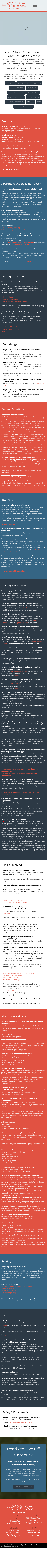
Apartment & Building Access (29, 83)
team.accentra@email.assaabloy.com (20, 242)
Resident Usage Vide (10, 977)
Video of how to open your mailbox (15, 902)
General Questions (16, 92)
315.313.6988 (8, 1090)
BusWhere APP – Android (10, 327)
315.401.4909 (32, 1191)
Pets (39, 102)
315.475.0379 (6, 1189)
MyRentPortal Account (19, 671)
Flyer (3, 331)
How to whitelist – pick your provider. (14, 1050)
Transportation (17, 88)
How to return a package (11, 980)
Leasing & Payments (15, 97)
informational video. (10, 913)
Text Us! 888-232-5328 (13, 1533)
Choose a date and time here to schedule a (16, 773)
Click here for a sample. (22, 244)
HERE (16, 688)
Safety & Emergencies (23, 106)
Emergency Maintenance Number (13, 1039)
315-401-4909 (36, 550)
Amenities (10, 83)
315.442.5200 (34, 1206)
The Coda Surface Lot (8, 1288)
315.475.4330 (38, 1186)
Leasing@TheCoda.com (33, 1523)
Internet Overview (8, 524)
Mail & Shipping (33, 97)
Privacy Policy (35, 1545)
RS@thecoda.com (36, 460)
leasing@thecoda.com (18, 460)
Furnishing (31, 88)
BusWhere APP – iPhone (10, 329)
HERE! (28, 262)
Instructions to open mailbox (13, 900)
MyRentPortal (25, 608)
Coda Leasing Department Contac (13, 475)
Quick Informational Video (12, 975)
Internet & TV (33, 92)
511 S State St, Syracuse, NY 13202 (21, 1422)
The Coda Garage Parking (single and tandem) (18, 1286)
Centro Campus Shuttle (9, 299)
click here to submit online (12, 552)
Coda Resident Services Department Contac (17, 477)
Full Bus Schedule (7, 297)
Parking (30, 102)
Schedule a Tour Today (23, 1486)
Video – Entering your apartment (13, 230)
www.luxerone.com (13, 990)
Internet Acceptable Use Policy (13, 571)
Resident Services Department (12, 1037)
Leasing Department (8, 1034)
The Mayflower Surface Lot (10, 1290)
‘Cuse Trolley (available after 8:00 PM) (14, 301)
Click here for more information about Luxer (18, 973)
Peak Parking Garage (9, 1293)
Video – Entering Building (10, 228)
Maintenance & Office (14, 102)
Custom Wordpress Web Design (9, 1546)
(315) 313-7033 (13, 1530)
